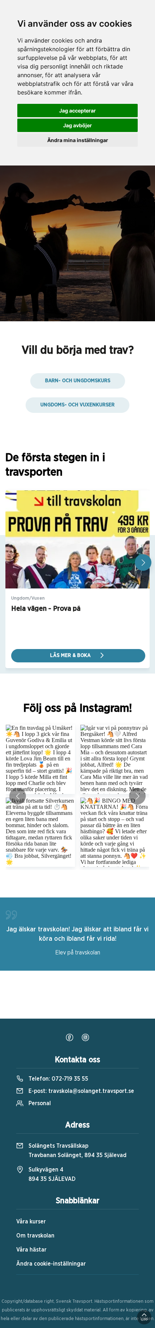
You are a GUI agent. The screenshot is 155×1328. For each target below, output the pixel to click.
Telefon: (57, 1079)
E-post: (80, 1091)
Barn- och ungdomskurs (77, 380)
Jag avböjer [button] (77, 125)
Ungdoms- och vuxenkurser (77, 404)
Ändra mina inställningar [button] (77, 140)
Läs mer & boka (71, 655)
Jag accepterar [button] (77, 110)
